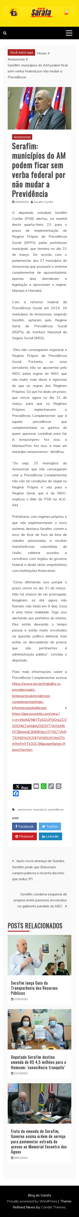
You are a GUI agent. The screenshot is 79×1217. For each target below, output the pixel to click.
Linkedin (52, 836)
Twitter (51, 826)
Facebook (25, 826)
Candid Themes (53, 1207)
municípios (40, 809)
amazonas (25, 809)
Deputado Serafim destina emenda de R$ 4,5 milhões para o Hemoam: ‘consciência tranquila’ (38, 1062)
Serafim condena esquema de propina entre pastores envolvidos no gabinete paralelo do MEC (40, 900)
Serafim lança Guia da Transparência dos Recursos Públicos (34, 988)
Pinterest (26, 836)
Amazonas (22, 137)
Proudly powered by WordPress (32, 1201)
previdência (55, 809)
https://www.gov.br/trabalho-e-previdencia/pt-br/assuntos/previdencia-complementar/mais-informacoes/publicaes (36, 695)
